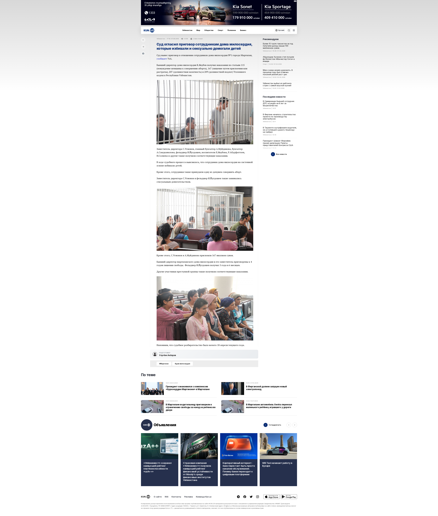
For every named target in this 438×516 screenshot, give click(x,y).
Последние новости (274, 96)
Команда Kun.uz (203, 497)
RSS (166, 497)
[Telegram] (143, 46)
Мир (198, 30)
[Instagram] (257, 496)
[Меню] (293, 30)
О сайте (158, 497)
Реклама (188, 497)
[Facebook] (143, 53)
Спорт (220, 30)
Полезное (231, 30)
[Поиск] (289, 30)
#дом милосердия (182, 364)
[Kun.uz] (149, 30)
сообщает (162, 58)
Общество (209, 30)
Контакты (176, 497)
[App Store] (271, 496)
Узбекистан (187, 30)
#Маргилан (164, 364)
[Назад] (143, 40)
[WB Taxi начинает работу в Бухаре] (278, 459)
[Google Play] (289, 496)
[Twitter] (251, 496)
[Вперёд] (294, 425)
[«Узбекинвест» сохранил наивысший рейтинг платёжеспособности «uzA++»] (159, 459)
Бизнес (243, 30)
